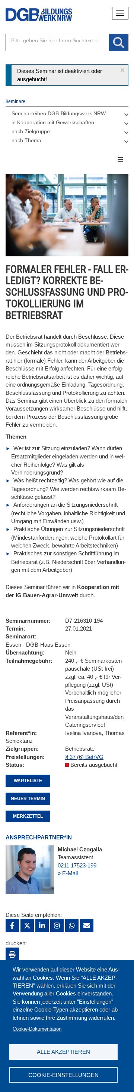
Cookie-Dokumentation (37, 1029)
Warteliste (28, 780)
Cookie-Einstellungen (63, 1075)
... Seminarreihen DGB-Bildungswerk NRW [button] (56, 113)
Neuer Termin (28, 798)
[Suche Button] (118, 43)
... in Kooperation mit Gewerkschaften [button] (50, 122)
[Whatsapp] (72, 925)
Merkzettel (28, 816)
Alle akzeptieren (63, 1052)
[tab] (67, 115)
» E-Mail (68, 873)
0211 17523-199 (77, 865)
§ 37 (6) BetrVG (84, 757)
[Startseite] (33, 15)
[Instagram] (57, 925)
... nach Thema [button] (23, 140)
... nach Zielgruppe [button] (28, 131)
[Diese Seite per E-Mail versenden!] (86, 925)
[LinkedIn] (42, 925)
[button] (122, 70)
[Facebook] (12, 925)
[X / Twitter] (27, 925)
